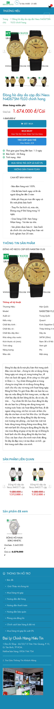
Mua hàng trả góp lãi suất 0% (27, 162)
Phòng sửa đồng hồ (15, 617)
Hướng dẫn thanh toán (27, 169)
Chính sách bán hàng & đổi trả (21, 624)
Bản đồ (10, 579)
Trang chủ (5, 20)
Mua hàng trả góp (15, 592)
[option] (27, 51)
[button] (4, 50)
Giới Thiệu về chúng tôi (18, 586)
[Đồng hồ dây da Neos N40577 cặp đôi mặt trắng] (15, 474)
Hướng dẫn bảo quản (16, 611)
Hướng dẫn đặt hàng (16, 598)
